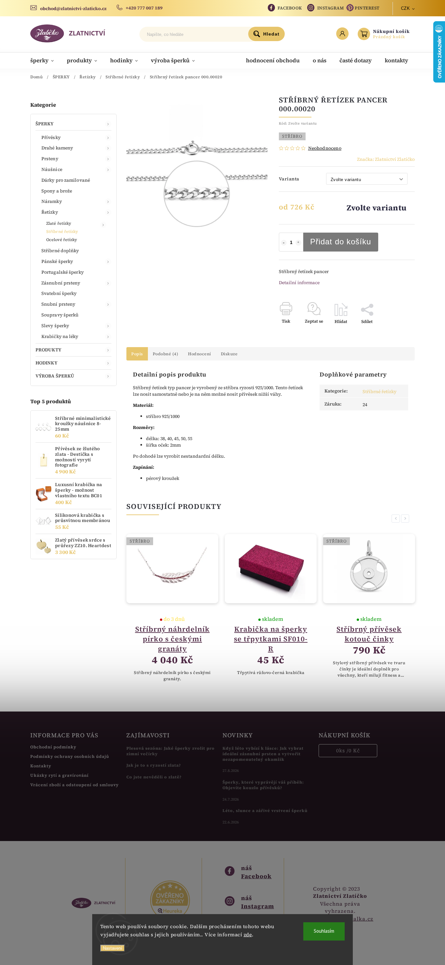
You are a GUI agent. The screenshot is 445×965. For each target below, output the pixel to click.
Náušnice (51, 169)
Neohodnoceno (324, 148)
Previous (397, 518)
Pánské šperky (57, 261)
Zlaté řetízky (58, 223)
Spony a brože (56, 191)
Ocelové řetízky (61, 239)
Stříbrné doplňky (60, 250)
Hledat (271, 34)
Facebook (290, 8)
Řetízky (49, 212)
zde (248, 934)
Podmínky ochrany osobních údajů (69, 756)
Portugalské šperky (62, 272)
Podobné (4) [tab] (166, 354)
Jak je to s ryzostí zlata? (153, 765)
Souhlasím (324, 931)
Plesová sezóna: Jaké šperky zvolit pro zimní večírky (170, 751)
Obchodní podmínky (53, 747)
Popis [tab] (137, 354)
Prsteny (49, 158)
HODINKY (46, 363)
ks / (348, 750)
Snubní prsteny (58, 304)
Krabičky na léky (60, 336)
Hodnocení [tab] (199, 354)
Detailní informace (299, 282)
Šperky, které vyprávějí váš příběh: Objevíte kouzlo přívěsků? (263, 784)
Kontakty (40, 766)
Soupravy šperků (60, 315)
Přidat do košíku (340, 241)
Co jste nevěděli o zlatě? (154, 777)
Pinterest (367, 8)
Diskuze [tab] (229, 354)
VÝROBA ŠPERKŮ (55, 376)
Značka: (386, 159)
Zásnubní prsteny (60, 283)
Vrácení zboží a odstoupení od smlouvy (74, 785)
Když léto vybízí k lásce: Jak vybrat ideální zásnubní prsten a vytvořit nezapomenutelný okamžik (263, 753)
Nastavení (112, 948)
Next (406, 518)
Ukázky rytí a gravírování (59, 775)
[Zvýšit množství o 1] (298, 243)
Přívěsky (51, 137)
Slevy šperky (55, 325)
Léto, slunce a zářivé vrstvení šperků (265, 810)
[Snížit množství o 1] (284, 243)
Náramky (51, 201)
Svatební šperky (59, 293)
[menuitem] (45, 60)
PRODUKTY (48, 349)
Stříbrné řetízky (62, 231)
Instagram (330, 8)
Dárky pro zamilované (65, 180)
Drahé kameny (57, 148)
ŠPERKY (45, 123)
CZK (405, 8)
